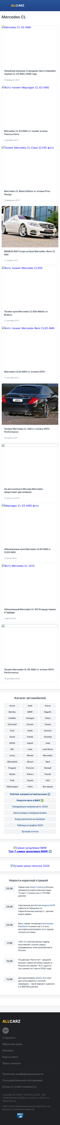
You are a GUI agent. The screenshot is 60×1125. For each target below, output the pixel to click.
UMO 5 (21, 941)
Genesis (48, 730)
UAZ (48, 780)
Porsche (30, 768)
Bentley (12, 712)
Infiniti (12, 743)
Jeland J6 (40, 978)
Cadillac (12, 718)
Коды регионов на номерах (30, 819)
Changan (30, 718)
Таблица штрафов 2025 (30, 825)
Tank (12, 780)
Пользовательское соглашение (22, 1080)
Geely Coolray (37, 887)
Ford (12, 730)
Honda (30, 737)
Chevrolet (12, 724)
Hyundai (48, 737)
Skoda (12, 774)
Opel (48, 761)
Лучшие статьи (30, 831)
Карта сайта (10, 1056)
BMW (30, 712)
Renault (47, 768)
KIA (12, 749)
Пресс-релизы (11, 1063)
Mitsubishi (12, 761)
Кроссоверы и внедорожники (30, 812)
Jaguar (30, 743)
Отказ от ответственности (19, 1086)
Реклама (7, 1050)
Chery (48, 718)
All (17, 5)
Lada (30, 749)
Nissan (30, 761)
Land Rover (48, 749)
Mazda (30, 755)
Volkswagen (12, 786)
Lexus (12, 755)
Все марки (48, 786)
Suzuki (48, 774)
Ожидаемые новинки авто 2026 (30, 806)
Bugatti (47, 712)
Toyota (30, 780)
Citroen (30, 724)
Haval (12, 737)
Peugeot (12, 768)
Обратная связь (12, 1044)
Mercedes (47, 755)
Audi (30, 705)
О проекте (8, 1037)
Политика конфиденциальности (22, 1074)
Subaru (30, 774)
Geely (30, 730)
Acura (12, 705)
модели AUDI (48, 905)
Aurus (48, 705)
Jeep (47, 743)
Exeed (48, 724)
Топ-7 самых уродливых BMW (28, 851)
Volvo (30, 786)
